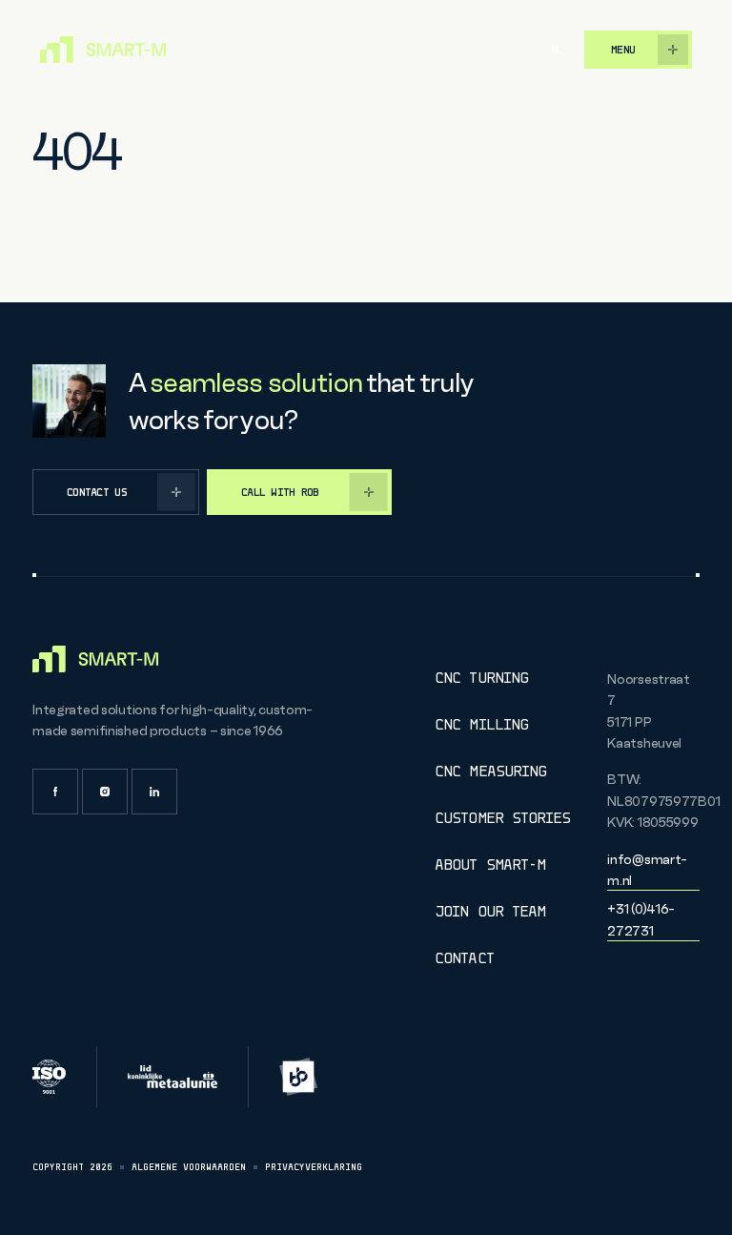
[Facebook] (55, 791)
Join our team (490, 911)
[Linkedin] (154, 791)
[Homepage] (103, 49)
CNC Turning (481, 678)
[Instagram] (105, 791)
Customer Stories (502, 818)
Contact (464, 958)
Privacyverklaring (313, 1167)
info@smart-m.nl (647, 870)
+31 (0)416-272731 (641, 919)
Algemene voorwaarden (189, 1167)
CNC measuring (490, 771)
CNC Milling (481, 724)
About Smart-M (490, 864)
